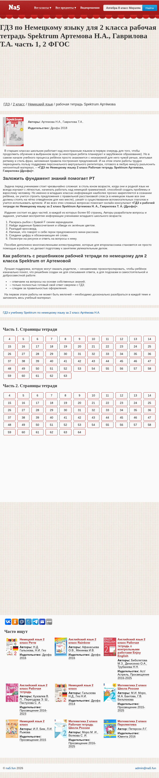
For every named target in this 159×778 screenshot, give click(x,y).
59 (9, 375)
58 (149, 368)
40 (51, 361)
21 (93, 346)
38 (23, 361)
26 (9, 354)
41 (65, 361)
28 (37, 354)
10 (93, 339)
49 (23, 368)
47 (149, 361)
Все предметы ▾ (65, 7)
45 (121, 361)
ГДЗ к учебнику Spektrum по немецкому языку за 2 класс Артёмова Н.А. (51, 312)
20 (79, 346)
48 (9, 368)
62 (51, 375)
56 (121, 368)
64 (79, 432)
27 (23, 354)
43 (93, 361)
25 (149, 346)
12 (121, 339)
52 (65, 368)
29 (51, 354)
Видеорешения (90, 7)
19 (65, 346)
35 (135, 354)
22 (107, 346)
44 (107, 361)
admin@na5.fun (145, 768)
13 (135, 339)
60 (23, 375)
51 (51, 368)
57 (135, 368)
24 (135, 346)
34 (121, 354)
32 (93, 354)
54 (93, 368)
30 (65, 354)
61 (37, 375)
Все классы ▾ (42, 7)
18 (51, 346)
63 (65, 375)
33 (107, 354)
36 (149, 354)
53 (79, 368)
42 (79, 361)
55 (107, 368)
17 (37, 346)
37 (9, 361)
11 (107, 339)
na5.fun (11, 768)
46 (135, 361)
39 (37, 361)
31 (79, 354)
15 (9, 346)
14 (149, 339)
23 (121, 346)
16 (23, 346)
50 (37, 368)
